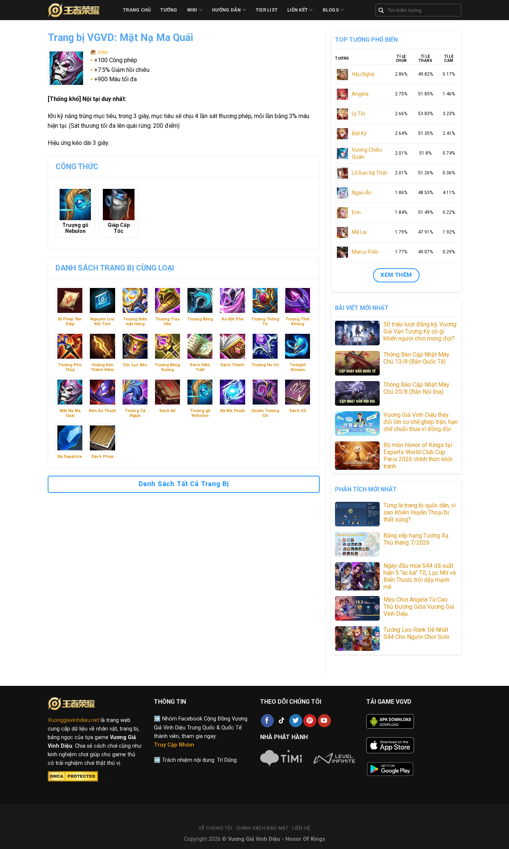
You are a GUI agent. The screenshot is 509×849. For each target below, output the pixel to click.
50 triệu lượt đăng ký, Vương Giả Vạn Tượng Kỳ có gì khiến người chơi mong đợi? (419, 331)
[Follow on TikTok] (281, 720)
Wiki (192, 10)
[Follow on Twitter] (295, 720)
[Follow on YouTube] (324, 720)
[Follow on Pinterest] (309, 720)
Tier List (267, 10)
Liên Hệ (301, 828)
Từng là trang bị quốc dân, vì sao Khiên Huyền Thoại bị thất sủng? (419, 512)
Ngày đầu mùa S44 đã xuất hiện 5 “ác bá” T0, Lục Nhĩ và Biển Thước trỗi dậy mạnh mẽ (419, 576)
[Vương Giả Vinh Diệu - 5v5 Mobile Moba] (80, 10)
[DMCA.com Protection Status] (73, 776)
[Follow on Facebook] (267, 720)
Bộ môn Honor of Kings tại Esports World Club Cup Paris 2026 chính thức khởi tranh (417, 455)
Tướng (168, 10)
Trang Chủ (137, 10)
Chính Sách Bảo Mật (262, 828)
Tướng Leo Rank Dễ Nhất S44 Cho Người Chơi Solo (416, 633)
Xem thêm (396, 275)
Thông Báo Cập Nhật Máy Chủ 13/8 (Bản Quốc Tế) (416, 358)
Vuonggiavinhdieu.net (73, 720)
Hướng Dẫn (226, 10)
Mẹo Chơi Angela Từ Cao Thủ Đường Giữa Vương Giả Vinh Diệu (418, 606)
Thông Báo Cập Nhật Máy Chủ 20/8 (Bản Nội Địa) (416, 388)
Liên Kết (297, 10)
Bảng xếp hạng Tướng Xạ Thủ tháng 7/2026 (416, 539)
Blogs (331, 10)
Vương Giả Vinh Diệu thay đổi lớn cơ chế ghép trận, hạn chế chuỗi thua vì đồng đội (420, 422)
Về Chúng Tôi (215, 828)
